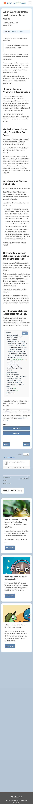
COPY (25, 333)
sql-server (20, 31)
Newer (26, 444)
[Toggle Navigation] (30, 3)
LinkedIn (17, 428)
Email (17, 433)
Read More (10, 547)
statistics (13, 31)
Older (6, 444)
